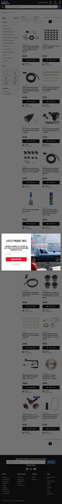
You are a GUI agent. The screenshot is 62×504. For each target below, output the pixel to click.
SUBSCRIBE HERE (16, 259)
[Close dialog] (58, 235)
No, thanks (16, 264)
